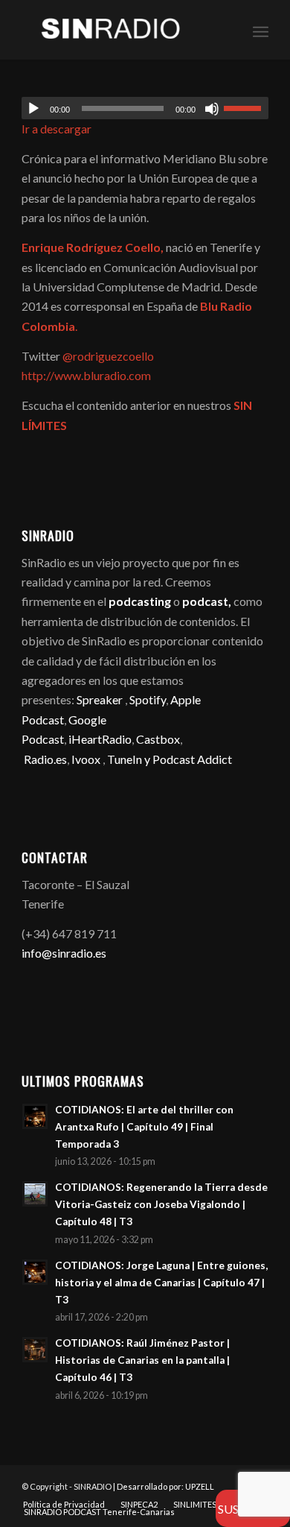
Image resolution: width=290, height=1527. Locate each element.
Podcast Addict (192, 759)
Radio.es (45, 759)
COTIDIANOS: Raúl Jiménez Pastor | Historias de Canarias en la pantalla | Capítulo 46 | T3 (142, 1360)
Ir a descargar (56, 128)
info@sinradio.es (64, 953)
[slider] (246, 108)
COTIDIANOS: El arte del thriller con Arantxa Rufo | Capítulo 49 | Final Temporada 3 (144, 1127)
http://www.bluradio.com (86, 375)
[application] (145, 108)
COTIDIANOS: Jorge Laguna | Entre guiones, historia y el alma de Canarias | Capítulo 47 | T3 (161, 1282)
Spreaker (100, 699)
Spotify (147, 699)
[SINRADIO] (120, 30)
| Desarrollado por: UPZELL (163, 1486)
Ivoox (85, 759)
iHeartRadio (99, 739)
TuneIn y (129, 759)
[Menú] (260, 30)
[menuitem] (260, 30)
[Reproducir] (33, 108)
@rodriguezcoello (108, 356)
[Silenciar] (211, 108)
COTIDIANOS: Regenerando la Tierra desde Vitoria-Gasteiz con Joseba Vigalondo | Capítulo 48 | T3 (161, 1204)
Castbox (158, 739)
